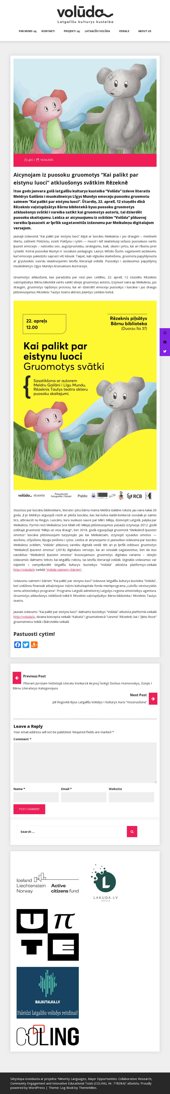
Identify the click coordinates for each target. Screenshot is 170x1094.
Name (19, 789)
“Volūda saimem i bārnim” (63, 569)
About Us (144, 31)
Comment (22, 739)
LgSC (30, 160)
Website (115, 789)
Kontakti (48, 31)
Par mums (25, 31)
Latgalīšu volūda (97, 31)
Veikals (124, 31)
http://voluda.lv (24, 569)
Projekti (70, 31)
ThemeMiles (87, 1088)
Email (66, 789)
